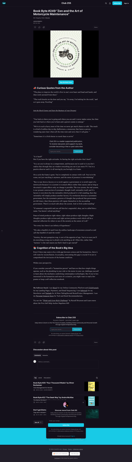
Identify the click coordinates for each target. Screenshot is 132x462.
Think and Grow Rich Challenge (55, 300)
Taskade (48, 293)
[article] (66, 387)
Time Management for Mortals (42, 388)
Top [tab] (35, 378)
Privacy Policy (79, 431)
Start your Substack (61, 454)
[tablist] (41, 355)
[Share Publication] (110, 3)
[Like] (35, 27)
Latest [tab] (40, 378)
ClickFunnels (93, 288)
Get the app (74, 454)
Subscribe (117, 3)
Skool (55, 288)
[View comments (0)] (39, 27)
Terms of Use (74, 429)
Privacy (65, 449)
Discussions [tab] (47, 378)
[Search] (106, 3)
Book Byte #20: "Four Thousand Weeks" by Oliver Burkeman (53, 384)
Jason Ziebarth (37, 21)
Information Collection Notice (65, 431)
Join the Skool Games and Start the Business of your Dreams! (54, 110)
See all (37, 422)
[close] (83, 402)
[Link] (30, 88)
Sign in (126, 3)
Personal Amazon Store (45, 296)
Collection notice (78, 449)
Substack (83, 290)
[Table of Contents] (2, 231)
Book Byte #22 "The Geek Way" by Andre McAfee (53, 397)
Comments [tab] (37, 355)
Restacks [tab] (45, 355)
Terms (70, 449)
